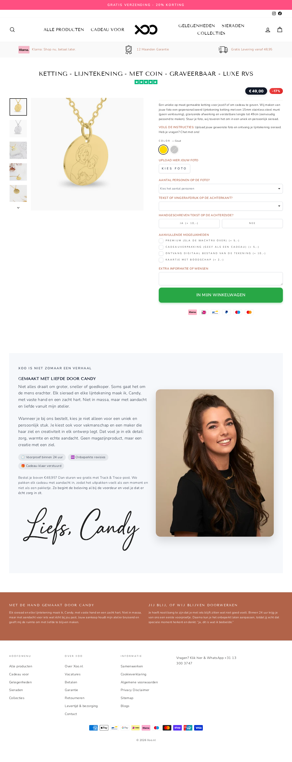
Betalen (71, 682)
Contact (71, 714)
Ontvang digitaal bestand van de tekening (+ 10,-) (216, 253)
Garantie (71, 690)
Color (170, 141)
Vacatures (73, 674)
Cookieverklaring (133, 674)
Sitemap (127, 698)
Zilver (174, 149)
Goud (163, 149)
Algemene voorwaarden (139, 682)
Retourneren (74, 698)
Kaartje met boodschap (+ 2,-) (195, 259)
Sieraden (233, 25)
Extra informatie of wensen (183, 269)
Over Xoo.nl (74, 666)
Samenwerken (132, 666)
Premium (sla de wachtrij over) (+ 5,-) (203, 240)
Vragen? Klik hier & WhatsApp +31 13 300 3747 (206, 660)
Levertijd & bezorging (81, 706)
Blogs (125, 706)
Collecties (211, 33)
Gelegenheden (196, 25)
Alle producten (64, 29)
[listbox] (221, 188)
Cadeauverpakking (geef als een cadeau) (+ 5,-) (213, 247)
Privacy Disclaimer (135, 690)
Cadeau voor (107, 29)
